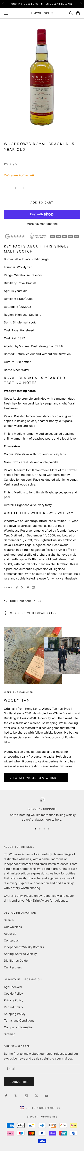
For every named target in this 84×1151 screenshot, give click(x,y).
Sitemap (9, 1034)
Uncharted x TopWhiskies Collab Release (42, 4)
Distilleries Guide (16, 960)
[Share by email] (33, 587)
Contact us (11, 940)
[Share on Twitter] (22, 587)
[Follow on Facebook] (6, 1096)
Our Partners (13, 967)
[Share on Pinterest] (27, 587)
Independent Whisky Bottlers (24, 947)
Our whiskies (13, 927)
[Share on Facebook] (16, 587)
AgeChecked (13, 987)
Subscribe (19, 1081)
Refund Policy (13, 1007)
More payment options (42, 224)
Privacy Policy (13, 1000)
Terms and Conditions (19, 1020)
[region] (42, 810)
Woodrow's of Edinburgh (32, 259)
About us (10, 933)
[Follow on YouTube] (46, 1096)
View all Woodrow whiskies (36, 777)
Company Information (19, 1027)
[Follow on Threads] (36, 1096)
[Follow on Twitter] (16, 1096)
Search (9, 920)
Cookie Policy (13, 993)
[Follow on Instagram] (26, 1096)
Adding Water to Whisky (20, 954)
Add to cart (41, 202)
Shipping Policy (14, 1014)
